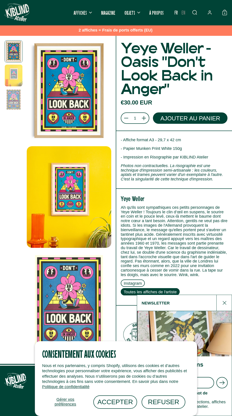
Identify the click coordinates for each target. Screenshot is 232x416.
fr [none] (176, 12)
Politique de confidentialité (65, 386)
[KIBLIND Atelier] (17, 12)
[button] (194, 12)
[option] (183, 12)
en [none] (183, 12)
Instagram (133, 283)
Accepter (115, 402)
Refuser (163, 402)
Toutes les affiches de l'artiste (150, 291)
